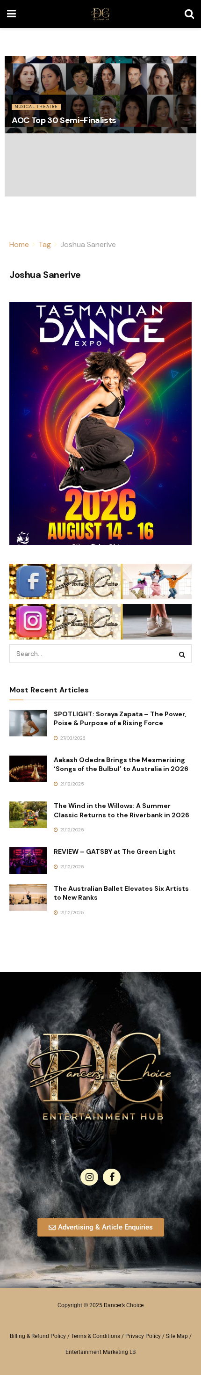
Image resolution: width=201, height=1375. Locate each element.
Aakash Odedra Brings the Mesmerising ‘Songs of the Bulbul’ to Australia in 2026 (121, 764)
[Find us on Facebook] (112, 1177)
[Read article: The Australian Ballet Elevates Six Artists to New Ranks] (28, 897)
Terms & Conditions (95, 1336)
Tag (44, 244)
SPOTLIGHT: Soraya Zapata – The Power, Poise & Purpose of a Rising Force (120, 719)
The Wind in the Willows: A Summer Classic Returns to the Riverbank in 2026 (121, 810)
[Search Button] (189, 14)
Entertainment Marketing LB (100, 1352)
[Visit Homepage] (100, 14)
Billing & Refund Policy (38, 1336)
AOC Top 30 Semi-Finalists (64, 120)
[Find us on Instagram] (89, 1177)
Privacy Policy (143, 1336)
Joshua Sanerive (88, 244)
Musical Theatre (36, 106)
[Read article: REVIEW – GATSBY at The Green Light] (28, 860)
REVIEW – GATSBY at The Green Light (115, 851)
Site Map (177, 1336)
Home (19, 244)
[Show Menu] (11, 14)
